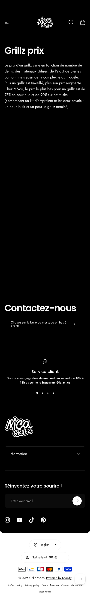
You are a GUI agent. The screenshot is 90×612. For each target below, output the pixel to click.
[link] (43, 324)
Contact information (71, 585)
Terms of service (50, 585)
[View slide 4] (53, 393)
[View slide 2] (42, 393)
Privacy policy (32, 585)
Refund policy (15, 585)
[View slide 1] (36, 393)
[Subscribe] (77, 500)
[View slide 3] (48, 393)
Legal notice (45, 591)
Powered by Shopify (59, 578)
